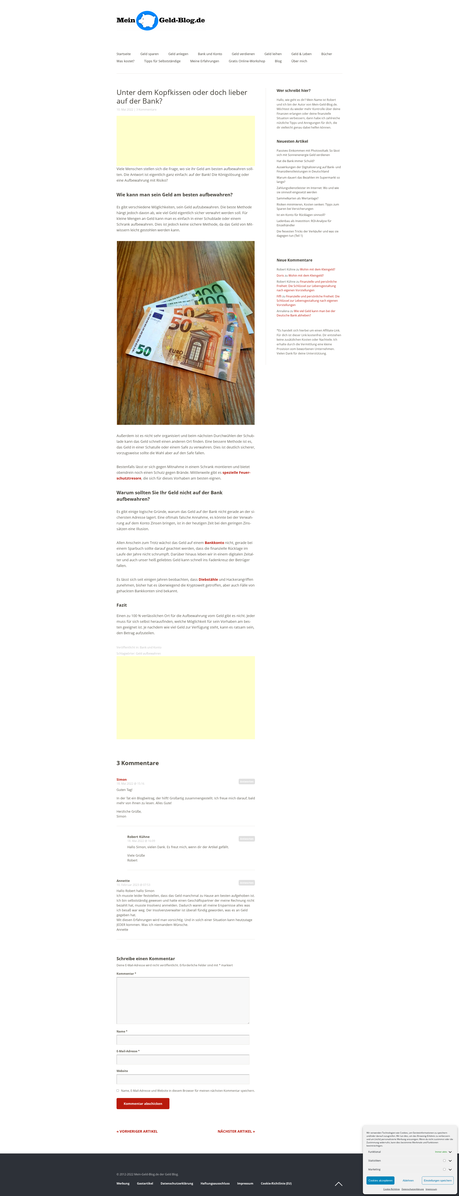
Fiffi (279, 296)
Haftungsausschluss (215, 1183)
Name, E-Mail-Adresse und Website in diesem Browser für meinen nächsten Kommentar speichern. (188, 1091)
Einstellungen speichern (438, 1180)
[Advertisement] (186, 141)
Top (338, 1184)
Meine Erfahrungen (204, 61)
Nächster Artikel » (236, 1131)
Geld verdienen (243, 54)
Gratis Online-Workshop (247, 61)
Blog (278, 61)
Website (122, 1071)
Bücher (326, 54)
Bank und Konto (210, 54)
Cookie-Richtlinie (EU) (276, 1183)
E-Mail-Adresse (128, 1051)
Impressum (431, 1189)
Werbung (123, 1183)
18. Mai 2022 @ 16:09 (141, 841)
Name (122, 1031)
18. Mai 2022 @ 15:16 (130, 784)
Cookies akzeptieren (380, 1180)
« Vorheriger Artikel (137, 1131)
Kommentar (126, 974)
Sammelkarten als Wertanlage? (297, 198)
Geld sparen (149, 54)
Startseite (124, 54)
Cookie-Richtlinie (391, 1189)
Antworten (247, 781)
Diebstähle (208, 579)
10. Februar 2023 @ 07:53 (133, 885)
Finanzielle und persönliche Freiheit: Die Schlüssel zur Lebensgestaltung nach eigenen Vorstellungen (307, 286)
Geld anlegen (178, 54)
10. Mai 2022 (125, 109)
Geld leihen (273, 54)
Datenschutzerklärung (413, 1189)
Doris (280, 275)
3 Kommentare (146, 109)
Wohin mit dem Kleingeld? (317, 269)
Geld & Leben (301, 54)
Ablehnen (408, 1180)
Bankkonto (214, 542)
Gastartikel (145, 1183)
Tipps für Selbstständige (162, 61)
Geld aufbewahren (148, 653)
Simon (122, 779)
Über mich (299, 61)
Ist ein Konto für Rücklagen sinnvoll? (301, 215)
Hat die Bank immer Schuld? (295, 161)
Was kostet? (125, 61)
